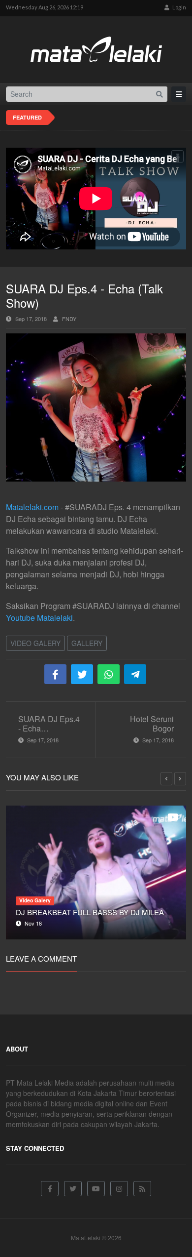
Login (178, 7)
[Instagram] (119, 1188)
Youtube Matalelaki (39, 617)
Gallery (86, 643)
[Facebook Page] (50, 1188)
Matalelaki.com (32, 507)
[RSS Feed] (142, 1188)
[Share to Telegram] (135, 674)
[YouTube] (96, 1188)
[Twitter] (73, 1188)
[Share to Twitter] (82, 674)
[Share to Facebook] (55, 674)
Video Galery (35, 643)
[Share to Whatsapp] (108, 674)
